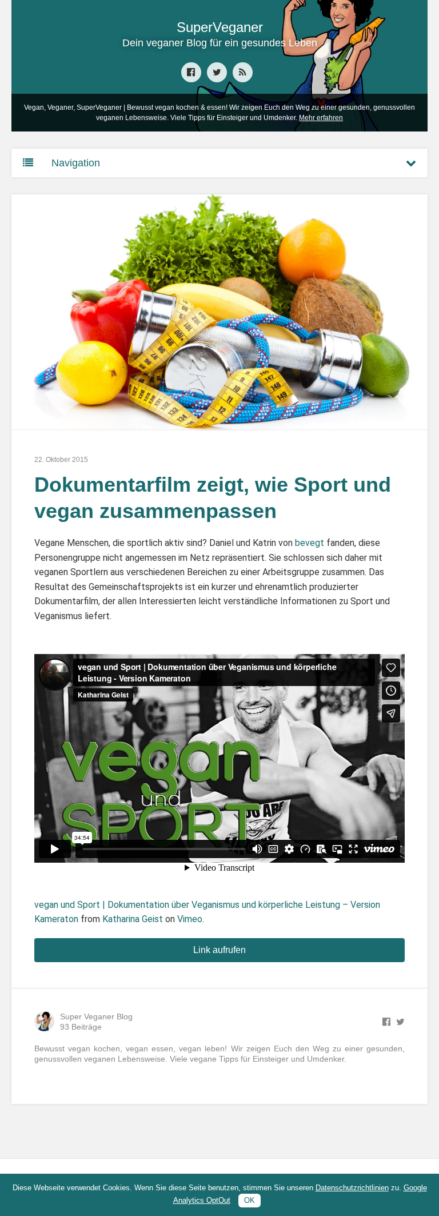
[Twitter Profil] (217, 72)
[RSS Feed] (243, 72)
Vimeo (189, 919)
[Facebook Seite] (191, 72)
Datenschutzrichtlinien (352, 1187)
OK (249, 1200)
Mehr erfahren (321, 118)
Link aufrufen (219, 950)
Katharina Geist (132, 919)
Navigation (75, 163)
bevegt (309, 542)
